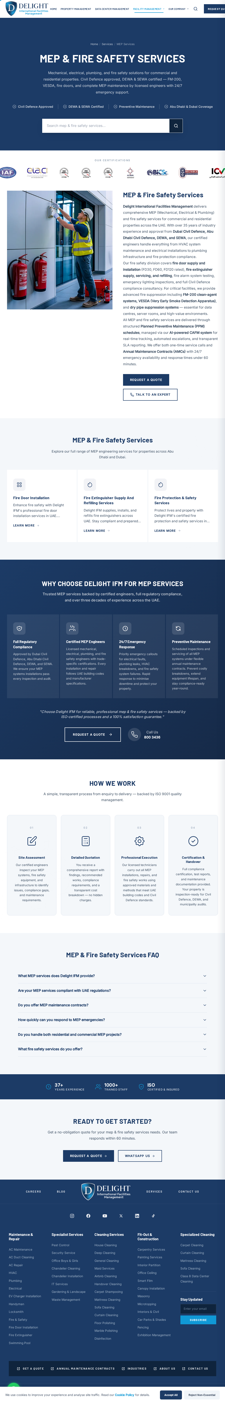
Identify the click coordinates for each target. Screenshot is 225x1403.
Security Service (63, 1253)
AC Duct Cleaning (21, 1257)
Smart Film (145, 1280)
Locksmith (16, 1311)
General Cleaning (106, 1260)
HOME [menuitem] (53, 8)
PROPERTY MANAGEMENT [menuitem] (76, 8)
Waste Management (66, 1299)
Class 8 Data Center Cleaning (194, 1278)
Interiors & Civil (148, 1311)
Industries (137, 1368)
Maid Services (104, 1268)
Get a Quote (33, 1368)
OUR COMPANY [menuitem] (177, 8)
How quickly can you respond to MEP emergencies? (61, 1020)
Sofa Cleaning (104, 1307)
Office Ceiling (147, 1273)
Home (94, 44)
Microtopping (147, 1304)
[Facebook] (88, 1216)
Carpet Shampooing (108, 1291)
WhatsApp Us (137, 1156)
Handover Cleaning (108, 1284)
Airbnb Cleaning (105, 1276)
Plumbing (15, 1280)
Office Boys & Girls (65, 1260)
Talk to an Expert (153, 394)
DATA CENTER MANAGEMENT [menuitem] (112, 8)
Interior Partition (149, 1265)
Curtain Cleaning (106, 1315)
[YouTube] (105, 1216)
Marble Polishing (106, 1330)
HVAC (13, 1273)
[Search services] (195, 9)
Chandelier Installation (67, 1276)
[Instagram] (72, 1216)
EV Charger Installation (25, 1296)
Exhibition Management (154, 1335)
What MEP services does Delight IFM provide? (56, 976)
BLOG (61, 1191)
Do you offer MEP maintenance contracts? (53, 1005)
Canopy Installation (151, 1288)
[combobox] (105, 126)
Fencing (143, 1327)
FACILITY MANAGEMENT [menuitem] (147, 8)
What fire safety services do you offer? (50, 1049)
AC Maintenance (20, 1249)
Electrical (15, 1288)
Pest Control (60, 1245)
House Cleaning (105, 1245)
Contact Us (198, 1368)
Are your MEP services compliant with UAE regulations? (64, 990)
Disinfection (102, 1338)
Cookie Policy (124, 1395)
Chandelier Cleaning (66, 1268)
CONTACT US (188, 1191)
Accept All (171, 1395)
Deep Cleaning (104, 1253)
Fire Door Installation (23, 1327)
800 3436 (152, 737)
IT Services (60, 1284)
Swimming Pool (19, 1343)
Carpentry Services (151, 1249)
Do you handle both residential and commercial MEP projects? (70, 1034)
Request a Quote (146, 380)
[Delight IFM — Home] (26, 8)
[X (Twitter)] (121, 1216)
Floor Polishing (104, 1323)
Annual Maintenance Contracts (86, 1368)
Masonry (144, 1296)
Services (107, 44)
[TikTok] (153, 1216)
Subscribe (198, 1320)
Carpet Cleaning (191, 1245)
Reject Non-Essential (202, 1395)
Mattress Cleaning (107, 1299)
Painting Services (150, 1257)
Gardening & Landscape (68, 1291)
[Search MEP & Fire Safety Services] (176, 126)
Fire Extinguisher (20, 1335)
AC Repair (16, 1265)
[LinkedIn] (137, 1216)
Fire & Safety (18, 1319)
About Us (168, 1368)
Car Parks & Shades (152, 1319)
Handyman (16, 1304)
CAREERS (33, 1191)
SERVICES (154, 1191)
